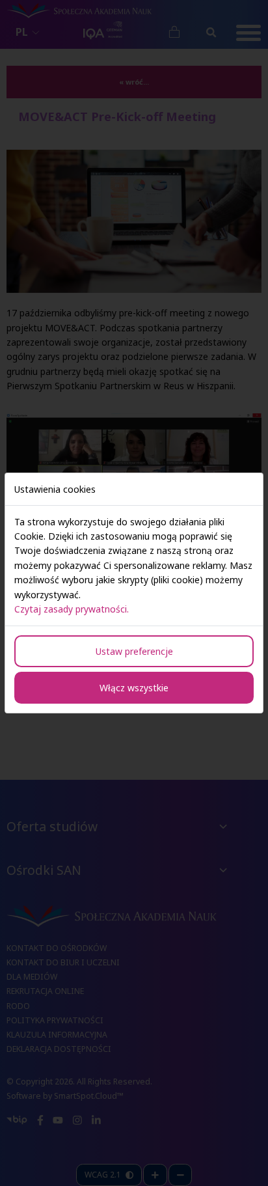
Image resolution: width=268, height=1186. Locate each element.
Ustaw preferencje (134, 651)
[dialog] (134, 593)
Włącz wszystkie (134, 688)
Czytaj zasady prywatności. (71, 609)
